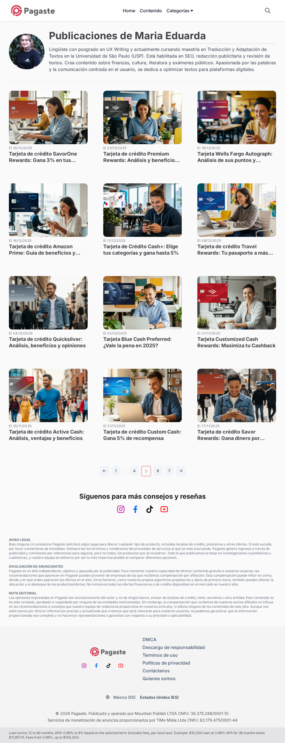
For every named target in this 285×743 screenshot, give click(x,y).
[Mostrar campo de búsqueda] (268, 10)
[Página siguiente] (181, 471)
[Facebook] (135, 509)
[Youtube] (164, 509)
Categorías (178, 10)
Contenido (151, 10)
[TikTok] (150, 509)
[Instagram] (121, 509)
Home (129, 10)
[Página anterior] (104, 471)
